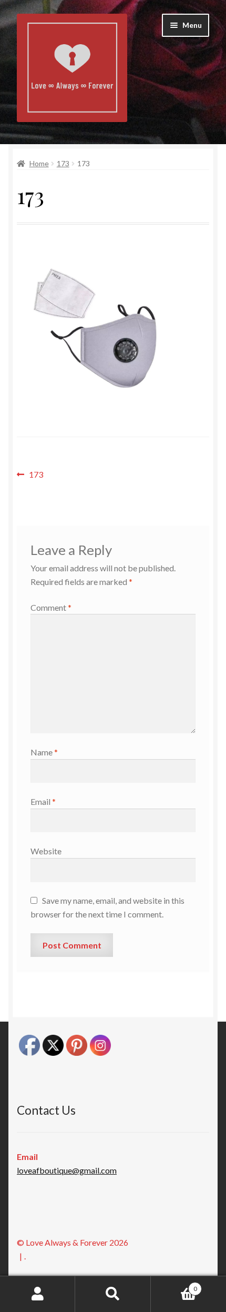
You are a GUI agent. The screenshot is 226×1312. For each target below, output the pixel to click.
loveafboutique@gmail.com (67, 1170)
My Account (37, 1294)
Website (45, 851)
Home (39, 163)
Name (44, 752)
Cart (174, 1285)
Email (43, 801)
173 (63, 163)
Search (112, 1294)
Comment (50, 607)
